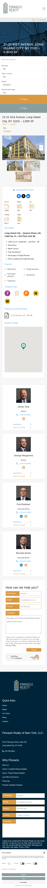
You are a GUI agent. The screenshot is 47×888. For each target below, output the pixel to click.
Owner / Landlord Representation (14, 769)
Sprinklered (30, 275)
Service (6, 815)
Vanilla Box (11, 281)
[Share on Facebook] (19, 195)
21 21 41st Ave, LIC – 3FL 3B (21, 315)
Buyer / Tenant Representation (13, 773)
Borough (5, 66)
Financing (5, 781)
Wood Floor (11, 269)
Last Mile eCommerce (10, 777)
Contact (5, 721)
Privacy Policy (11, 645)
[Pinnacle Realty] (12, 14)
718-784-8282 (41, 20)
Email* (9, 600)
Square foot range (8, 89)
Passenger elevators (11, 275)
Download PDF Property (25, 190)
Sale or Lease (7, 73)
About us (5, 765)
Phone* (10, 606)
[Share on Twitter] (23, 195)
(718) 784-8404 (25, 463)
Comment (11, 613)
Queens (13, 124)
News (4, 717)
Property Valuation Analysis (12, 785)
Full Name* (11, 593)
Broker (4, 81)
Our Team (6, 713)
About (4, 709)
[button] (25, 349)
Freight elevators (32, 269)
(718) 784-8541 (25, 415)
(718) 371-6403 (25, 561)
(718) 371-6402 (25, 512)
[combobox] (23, 69)
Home (4, 124)
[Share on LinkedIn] (28, 195)
